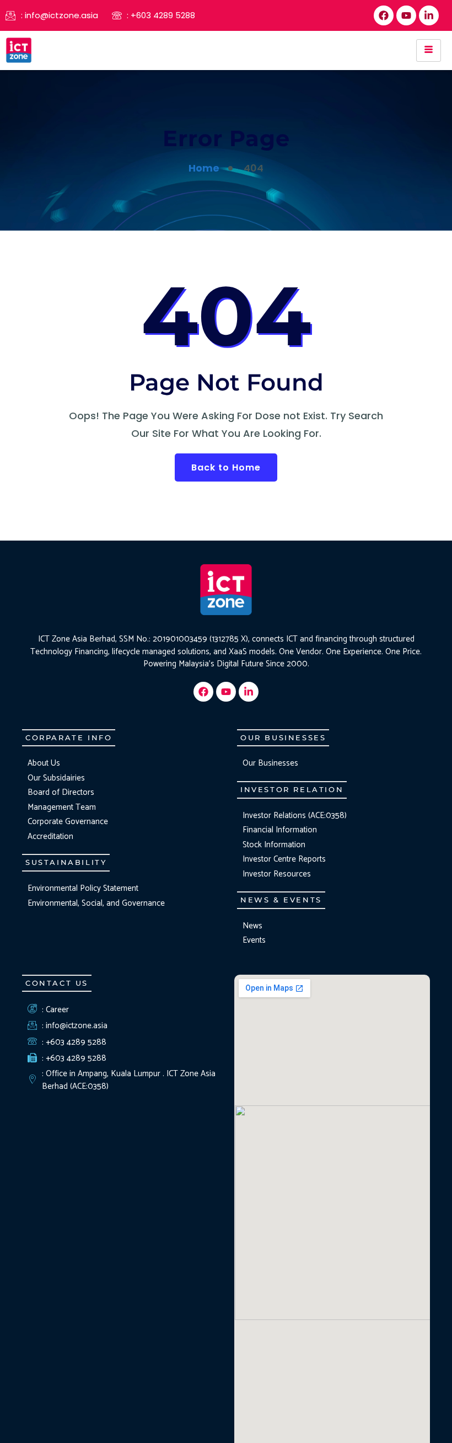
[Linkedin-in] (429, 15)
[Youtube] (406, 15)
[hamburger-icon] (428, 50)
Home (204, 168)
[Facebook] (384, 15)
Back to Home (226, 467)
